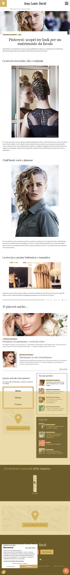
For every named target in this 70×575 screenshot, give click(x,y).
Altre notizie (63, 369)
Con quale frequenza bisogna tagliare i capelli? (54, 452)
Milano (18, 397)
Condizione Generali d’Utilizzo (43, 566)
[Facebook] (49, 299)
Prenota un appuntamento (66, 571)
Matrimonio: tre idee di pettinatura (36, 357)
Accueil (3, 8)
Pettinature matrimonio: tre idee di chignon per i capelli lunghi (55, 383)
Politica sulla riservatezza (58, 566)
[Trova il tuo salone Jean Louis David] (3, 3)
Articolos (7, 8)
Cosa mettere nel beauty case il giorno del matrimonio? (54, 400)
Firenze (18, 404)
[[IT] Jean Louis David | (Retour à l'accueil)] (35, 3)
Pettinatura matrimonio (10, 34)
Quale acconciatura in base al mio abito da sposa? (55, 392)
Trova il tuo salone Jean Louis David (18, 428)
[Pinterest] (57, 299)
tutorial (26, 295)
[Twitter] (64, 299)
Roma (18, 391)
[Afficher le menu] (66, 3)
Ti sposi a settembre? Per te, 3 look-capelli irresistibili (55, 409)
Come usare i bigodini (53, 444)
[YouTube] (40, 559)
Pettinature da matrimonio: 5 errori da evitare (24, 341)
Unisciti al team (46, 552)
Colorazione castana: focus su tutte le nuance (54, 427)
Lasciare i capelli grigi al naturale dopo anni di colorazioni (54, 435)
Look (19, 34)
